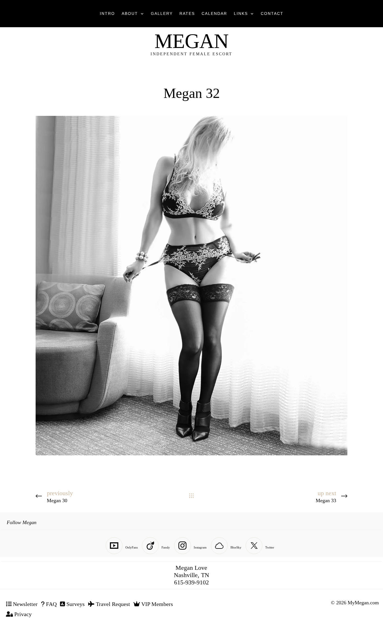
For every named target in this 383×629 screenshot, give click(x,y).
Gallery (162, 13)
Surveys (75, 604)
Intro (107, 13)
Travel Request (112, 604)
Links (241, 13)
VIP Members (156, 604)
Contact (272, 13)
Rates (187, 13)
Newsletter (24, 604)
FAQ (51, 604)
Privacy (22, 614)
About (130, 13)
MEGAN (191, 41)
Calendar (214, 13)
